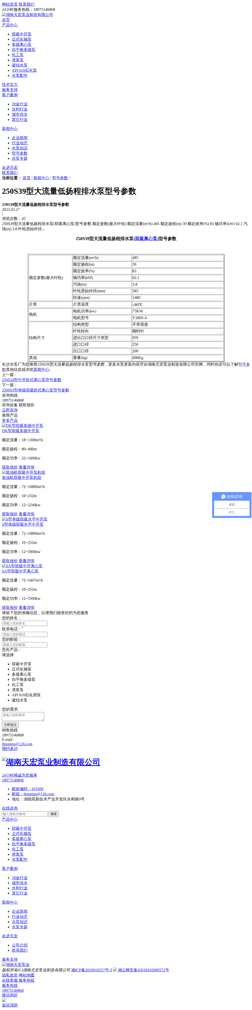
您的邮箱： (12, 639)
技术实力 (10, 84)
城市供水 (20, 883)
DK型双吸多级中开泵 (20, 431)
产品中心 (10, 25)
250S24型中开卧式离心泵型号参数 (31, 380)
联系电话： (12, 629)
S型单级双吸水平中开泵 (23, 524)
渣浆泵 (18, 854)
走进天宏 (10, 167)
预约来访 (10, 749)
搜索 (53, 814)
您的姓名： (12, 618)
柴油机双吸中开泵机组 (21, 477)
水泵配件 (20, 859)
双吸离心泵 (146, 238)
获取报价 (10, 467)
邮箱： (18, 794)
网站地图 (26, 975)
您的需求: (10, 709)
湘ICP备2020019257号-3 (91, 970)
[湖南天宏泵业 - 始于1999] (16, 964)
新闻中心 (10, 129)
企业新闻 (20, 911)
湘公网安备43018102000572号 (143, 970)
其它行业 (20, 893)
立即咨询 (10, 410)
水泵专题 (20, 927)
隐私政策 (10, 975)
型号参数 (60, 178)
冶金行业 (20, 878)
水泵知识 (20, 922)
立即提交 (10, 725)
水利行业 (20, 888)
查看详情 (26, 467)
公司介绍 (20, 945)
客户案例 (10, 95)
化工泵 (18, 849)
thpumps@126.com (39, 794)
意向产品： (12, 650)
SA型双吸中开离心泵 (20, 571)
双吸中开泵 (22, 828)
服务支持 (10, 90)
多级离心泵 (22, 839)
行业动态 (20, 916)
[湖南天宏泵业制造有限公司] (27, 15)
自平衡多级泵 (23, 844)
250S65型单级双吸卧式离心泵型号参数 (35, 390)
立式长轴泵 (22, 833)
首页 (6, 20)
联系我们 (10, 173)
